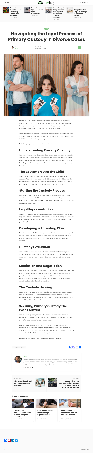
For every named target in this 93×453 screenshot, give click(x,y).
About (37, 432)
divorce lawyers (41, 217)
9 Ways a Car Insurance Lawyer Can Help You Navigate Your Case (22, 414)
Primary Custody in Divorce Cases (19, 347)
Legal (46, 28)
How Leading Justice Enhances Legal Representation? (45, 413)
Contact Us (46, 432)
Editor (16, 48)
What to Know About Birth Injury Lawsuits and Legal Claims (69, 413)
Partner (55, 432)
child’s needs (56, 184)
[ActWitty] (46, 2)
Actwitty (10, 449)
